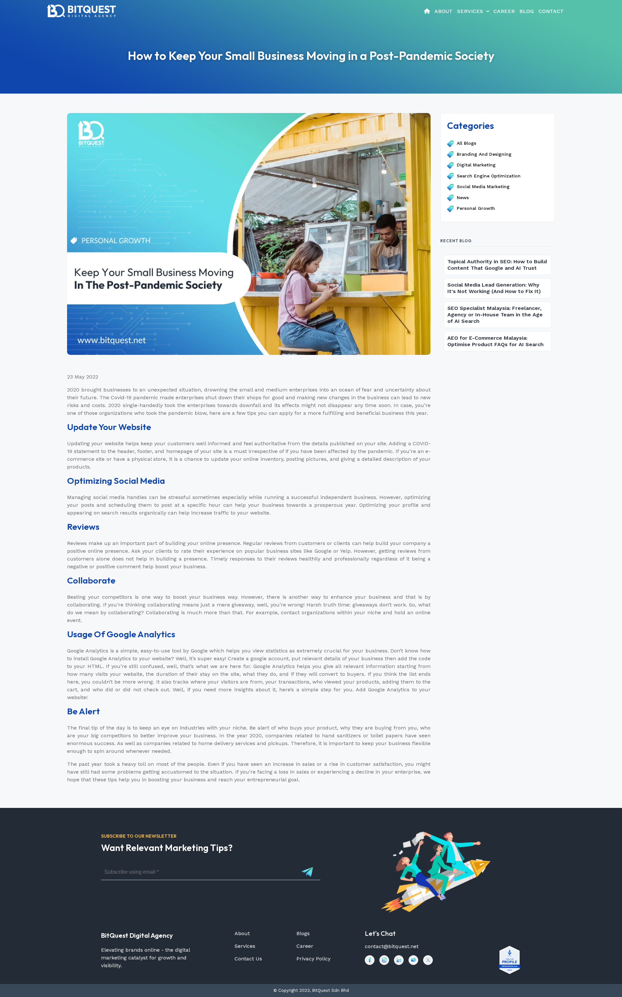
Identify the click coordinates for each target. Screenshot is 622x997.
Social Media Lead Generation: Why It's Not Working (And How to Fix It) (494, 288)
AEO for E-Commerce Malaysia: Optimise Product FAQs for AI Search (495, 341)
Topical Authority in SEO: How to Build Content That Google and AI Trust (497, 264)
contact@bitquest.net (392, 946)
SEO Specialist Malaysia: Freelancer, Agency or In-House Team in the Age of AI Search (495, 314)
